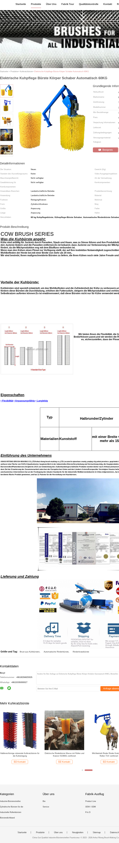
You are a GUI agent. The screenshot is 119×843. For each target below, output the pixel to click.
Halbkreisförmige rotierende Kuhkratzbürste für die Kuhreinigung (19, 754)
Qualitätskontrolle (88, 4)
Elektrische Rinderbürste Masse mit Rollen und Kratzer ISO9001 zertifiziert (64, 754)
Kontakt (107, 4)
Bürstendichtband (7, 818)
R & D (87, 812)
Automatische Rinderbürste (56, 652)
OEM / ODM (90, 807)
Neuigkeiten (77, 832)
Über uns (51, 4)
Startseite (21, 4)
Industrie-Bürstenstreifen (10, 801)
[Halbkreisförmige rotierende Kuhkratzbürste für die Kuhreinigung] (20, 730)
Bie (44, 801)
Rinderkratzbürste (81, 652)
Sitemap (97, 832)
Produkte (36, 4)
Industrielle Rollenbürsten (10, 812)
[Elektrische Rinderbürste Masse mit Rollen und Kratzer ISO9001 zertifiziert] (64, 730)
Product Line (90, 801)
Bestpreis (107, 149)
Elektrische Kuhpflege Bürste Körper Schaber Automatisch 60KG (61, 71)
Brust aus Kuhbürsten (30, 652)
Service (46, 807)
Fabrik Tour (67, 4)
